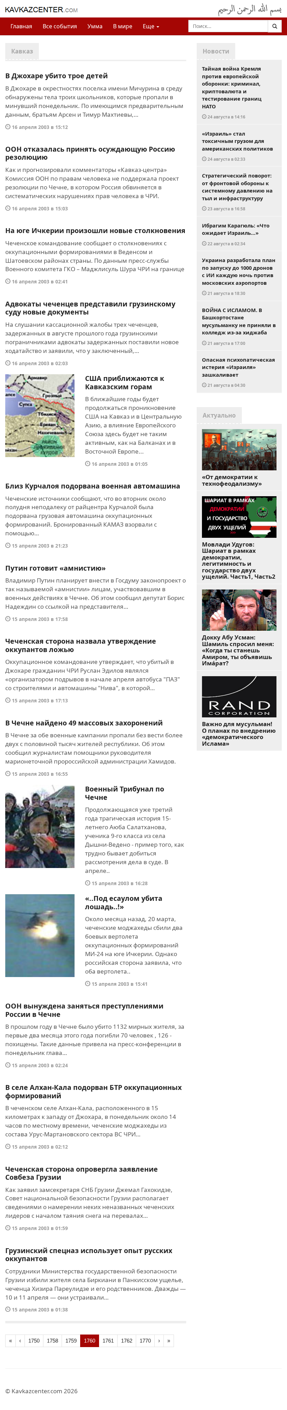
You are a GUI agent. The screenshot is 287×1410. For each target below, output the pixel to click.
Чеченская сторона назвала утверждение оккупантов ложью (80, 645)
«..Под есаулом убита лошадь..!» (123, 902)
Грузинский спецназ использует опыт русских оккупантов (88, 1255)
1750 (34, 1341)
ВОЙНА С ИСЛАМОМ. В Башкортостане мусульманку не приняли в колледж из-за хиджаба (239, 326)
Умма (95, 26)
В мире (122, 26)
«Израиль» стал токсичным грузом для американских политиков (237, 146)
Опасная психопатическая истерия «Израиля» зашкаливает (238, 372)
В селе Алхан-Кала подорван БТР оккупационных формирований (93, 1091)
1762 (126, 1341)
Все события (60, 26)
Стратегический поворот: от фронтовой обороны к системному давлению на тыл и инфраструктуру (237, 191)
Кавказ (22, 51)
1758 (52, 1341)
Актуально (219, 415)
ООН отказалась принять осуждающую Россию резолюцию (90, 153)
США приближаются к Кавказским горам (124, 382)
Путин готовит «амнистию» (55, 568)
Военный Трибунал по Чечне (124, 793)
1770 (145, 1341)
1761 (108, 1341)
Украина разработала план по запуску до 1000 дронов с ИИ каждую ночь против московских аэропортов (238, 276)
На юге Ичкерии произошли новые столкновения (95, 230)
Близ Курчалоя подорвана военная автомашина (92, 486)
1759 (71, 1341)
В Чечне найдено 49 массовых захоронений (84, 723)
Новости (216, 51)
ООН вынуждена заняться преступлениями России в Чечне (84, 1010)
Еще (149, 26)
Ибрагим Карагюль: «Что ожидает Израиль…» (236, 234)
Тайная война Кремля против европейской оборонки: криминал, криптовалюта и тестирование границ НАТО (231, 92)
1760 (89, 1341)
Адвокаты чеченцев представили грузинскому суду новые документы (90, 308)
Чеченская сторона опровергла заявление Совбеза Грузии (81, 1173)
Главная (21, 26)
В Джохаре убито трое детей (56, 75)
